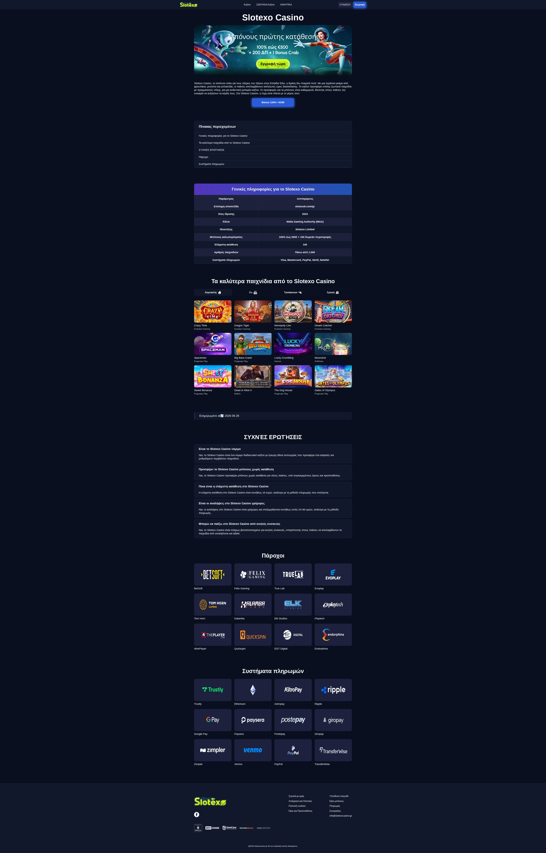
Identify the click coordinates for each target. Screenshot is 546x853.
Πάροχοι (203, 157)
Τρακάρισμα (290, 292)
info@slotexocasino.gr (340, 816)
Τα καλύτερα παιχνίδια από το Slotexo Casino (224, 142)
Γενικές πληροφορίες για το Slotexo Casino (223, 135)
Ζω (251, 292)
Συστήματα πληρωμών (211, 164)
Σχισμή (331, 292)
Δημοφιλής (211, 292)
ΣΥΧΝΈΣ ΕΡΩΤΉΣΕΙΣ (211, 150)
